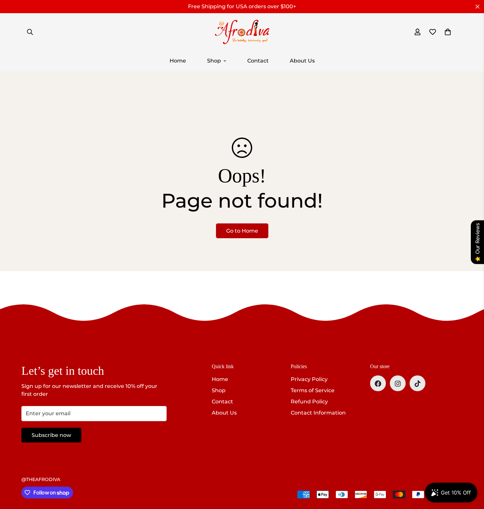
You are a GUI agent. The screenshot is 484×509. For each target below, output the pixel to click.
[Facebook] (378, 384)
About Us (302, 61)
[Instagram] (398, 384)
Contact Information (318, 413)
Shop (214, 61)
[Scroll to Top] (471, 473)
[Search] (30, 32)
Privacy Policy (309, 379)
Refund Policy (309, 402)
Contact (258, 61)
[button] (447, 31)
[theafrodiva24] (242, 31)
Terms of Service (313, 391)
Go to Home (242, 231)
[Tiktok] (417, 384)
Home (178, 61)
